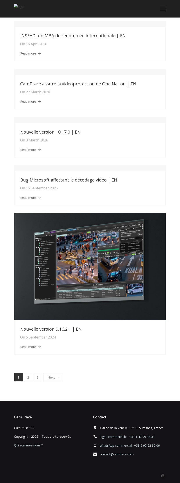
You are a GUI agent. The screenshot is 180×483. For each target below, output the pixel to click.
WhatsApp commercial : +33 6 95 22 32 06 (130, 445)
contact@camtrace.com (117, 454)
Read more (28, 53)
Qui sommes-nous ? (28, 445)
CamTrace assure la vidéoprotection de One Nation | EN (78, 84)
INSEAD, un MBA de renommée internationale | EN (73, 36)
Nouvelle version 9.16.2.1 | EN (51, 329)
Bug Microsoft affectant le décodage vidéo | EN (68, 180)
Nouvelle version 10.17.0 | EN (50, 132)
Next (51, 377)
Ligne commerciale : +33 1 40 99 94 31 (127, 437)
